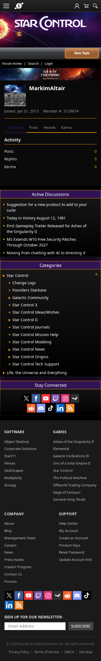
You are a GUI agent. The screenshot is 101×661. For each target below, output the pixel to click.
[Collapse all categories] (96, 274)
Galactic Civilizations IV (71, 455)
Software (14, 431)
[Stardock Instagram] (65, 398)
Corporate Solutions (20, 448)
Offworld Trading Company (75, 485)
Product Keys (69, 545)
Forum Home (12, 63)
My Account (68, 530)
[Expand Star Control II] (10, 320)
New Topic (82, 53)
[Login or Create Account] (77, 5)
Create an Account (73, 537)
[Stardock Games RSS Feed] (70, 408)
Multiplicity (13, 477)
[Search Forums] (95, 5)
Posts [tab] (33, 127)
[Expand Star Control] (3, 276)
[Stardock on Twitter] (26, 398)
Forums (10, 581)
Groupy (10, 485)
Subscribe (80, 626)
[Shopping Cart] (86, 5)
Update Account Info (75, 559)
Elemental (61, 448)
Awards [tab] (49, 127)
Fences (9, 463)
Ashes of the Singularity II (73, 441)
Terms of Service (46, 652)
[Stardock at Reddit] (31, 408)
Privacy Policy (19, 652)
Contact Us (13, 574)
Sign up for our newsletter (33, 616)
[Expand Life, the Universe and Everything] (4, 373)
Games (60, 431)
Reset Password (71, 552)
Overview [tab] (15, 127)
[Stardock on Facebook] (36, 398)
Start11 (10, 455)
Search (33, 63)
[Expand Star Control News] (10, 349)
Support (68, 513)
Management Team (20, 537)
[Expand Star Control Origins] (10, 357)
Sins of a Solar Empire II (71, 463)
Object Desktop (16, 441)
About (9, 523)
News (8, 552)
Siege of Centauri (66, 492)
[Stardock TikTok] (50, 408)
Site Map (85, 652)
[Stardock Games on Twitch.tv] (55, 398)
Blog (8, 530)
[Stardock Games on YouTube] (46, 398)
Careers (10, 545)
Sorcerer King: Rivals (69, 499)
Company (14, 513)
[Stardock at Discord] (41, 408)
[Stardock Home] (19, 6)
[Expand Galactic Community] (10, 298)
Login (49, 63)
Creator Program (18, 566)
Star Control (62, 470)
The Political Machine (70, 477)
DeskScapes (13, 470)
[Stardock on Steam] (75, 398)
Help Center (68, 523)
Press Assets (14, 559)
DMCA (69, 652)
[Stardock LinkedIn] (60, 408)
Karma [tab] (66, 127)
